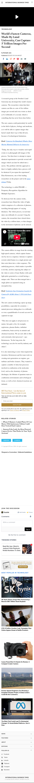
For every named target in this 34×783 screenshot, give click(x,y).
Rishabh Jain (7, 53)
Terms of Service (14, 410)
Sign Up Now (23, 566)
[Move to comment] (25, 59)
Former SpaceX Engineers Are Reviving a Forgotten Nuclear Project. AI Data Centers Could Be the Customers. (15, 692)
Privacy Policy (26, 410)
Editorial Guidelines (25, 452)
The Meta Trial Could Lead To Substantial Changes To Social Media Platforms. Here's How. (15, 723)
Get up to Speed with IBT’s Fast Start (21, 562)
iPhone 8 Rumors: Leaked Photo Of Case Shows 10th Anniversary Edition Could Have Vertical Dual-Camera (16, 424)
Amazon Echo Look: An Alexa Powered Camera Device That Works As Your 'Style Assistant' (16, 431)
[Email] (21, 59)
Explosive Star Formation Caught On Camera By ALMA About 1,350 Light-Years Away (16, 294)
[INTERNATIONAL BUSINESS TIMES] (17, 3)
